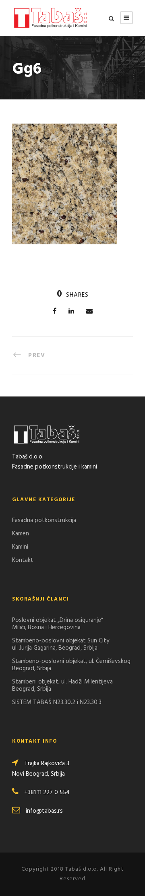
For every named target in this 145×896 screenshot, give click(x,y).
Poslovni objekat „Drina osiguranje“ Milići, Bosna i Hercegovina (57, 623)
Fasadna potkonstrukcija (44, 520)
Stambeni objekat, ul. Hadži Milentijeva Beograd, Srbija (62, 685)
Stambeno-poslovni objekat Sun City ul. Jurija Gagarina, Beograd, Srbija (60, 644)
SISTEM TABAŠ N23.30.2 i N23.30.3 (57, 702)
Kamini (20, 547)
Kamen (20, 534)
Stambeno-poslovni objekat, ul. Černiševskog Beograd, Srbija (71, 665)
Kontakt (22, 560)
